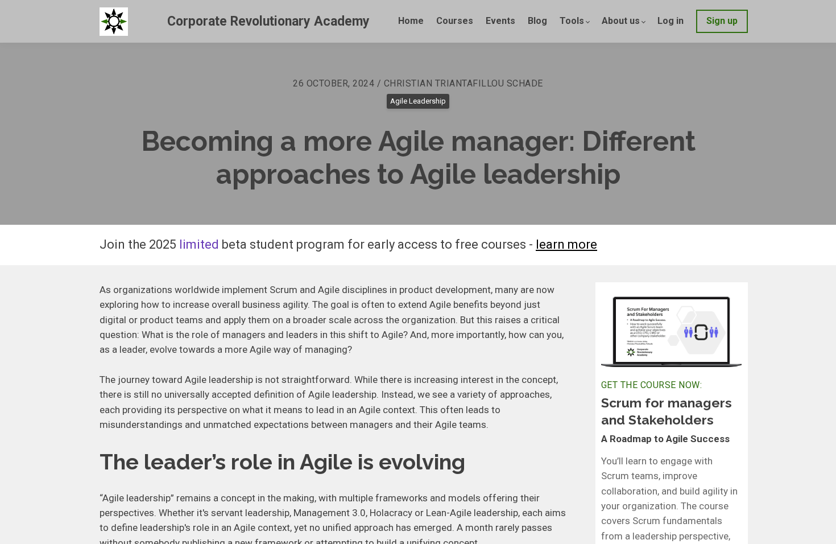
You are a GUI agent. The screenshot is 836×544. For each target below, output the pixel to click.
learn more (566, 244)
